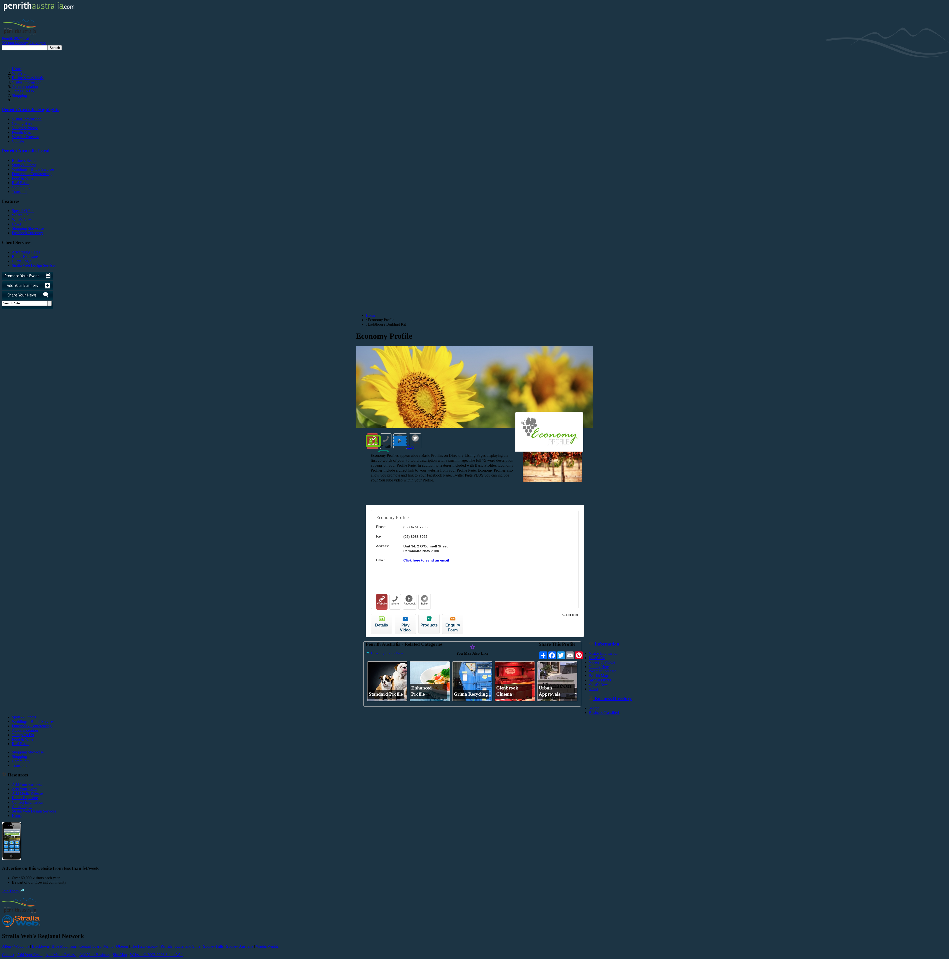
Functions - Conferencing (32, 174)
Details (386, 447)
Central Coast (90, 946)
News (16, 224)
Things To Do (23, 91)
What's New (21, 219)
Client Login (22, 261)
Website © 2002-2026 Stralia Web (156, 955)
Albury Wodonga (15, 946)
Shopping (19, 95)
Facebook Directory (27, 233)
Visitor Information (27, 82)
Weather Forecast (25, 137)
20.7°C (24, 40)
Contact (8, 955)
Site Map (120, 955)
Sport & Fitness (24, 165)
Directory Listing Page (386, 653)
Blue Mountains (64, 946)
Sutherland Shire (187, 946)
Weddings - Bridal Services (33, 169)
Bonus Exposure (25, 256)
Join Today (11, 891)
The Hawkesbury (144, 946)
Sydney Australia (239, 946)
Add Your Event (24, 789)
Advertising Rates (26, 252)
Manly (108, 946)
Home (17, 69)
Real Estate (20, 183)
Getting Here (22, 123)
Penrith (166, 946)
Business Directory (612, 698)
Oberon (122, 946)
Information (606, 643)
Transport (19, 191)
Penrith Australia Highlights (30, 109)
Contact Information (27, 802)
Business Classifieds (27, 78)
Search (594, 708)
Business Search (24, 160)
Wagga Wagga (267, 946)
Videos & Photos (25, 128)
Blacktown (40, 946)
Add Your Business (27, 784)
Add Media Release (27, 793)
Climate (18, 141)
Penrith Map (21, 132)
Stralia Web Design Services (34, 265)
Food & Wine (22, 178)
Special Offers (23, 210)
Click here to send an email (426, 560)
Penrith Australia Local (25, 150)
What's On (20, 73)
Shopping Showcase (28, 228)
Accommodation (25, 86)
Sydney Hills (213, 946)
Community (21, 187)
